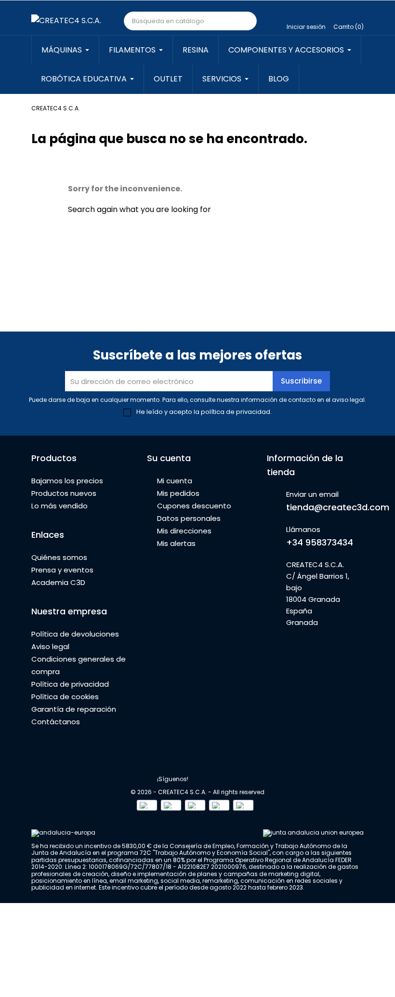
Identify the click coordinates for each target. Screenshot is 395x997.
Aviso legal (50, 646)
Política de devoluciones (75, 634)
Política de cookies (65, 696)
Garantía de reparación (73, 709)
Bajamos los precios (67, 481)
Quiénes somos (59, 557)
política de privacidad (235, 412)
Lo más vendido (59, 506)
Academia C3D (58, 582)
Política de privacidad (70, 684)
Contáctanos (55, 722)
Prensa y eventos (62, 570)
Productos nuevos (63, 493)
